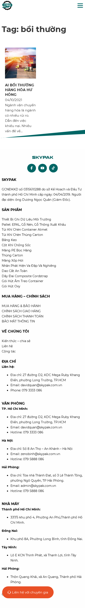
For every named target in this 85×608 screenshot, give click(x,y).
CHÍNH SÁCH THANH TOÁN (22, 316)
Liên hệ (7, 346)
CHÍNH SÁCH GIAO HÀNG (21, 311)
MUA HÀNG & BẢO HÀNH (21, 306)
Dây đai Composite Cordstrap (25, 276)
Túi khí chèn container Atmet (25, 230)
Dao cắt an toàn (14, 271)
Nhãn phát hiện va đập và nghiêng (29, 266)
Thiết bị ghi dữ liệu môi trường (26, 219)
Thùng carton (12, 255)
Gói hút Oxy (11, 286)
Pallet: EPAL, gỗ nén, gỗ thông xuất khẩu (34, 225)
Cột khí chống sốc (16, 245)
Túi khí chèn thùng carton (22, 235)
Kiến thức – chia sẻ (16, 341)
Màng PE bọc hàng (17, 250)
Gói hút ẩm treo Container (22, 281)
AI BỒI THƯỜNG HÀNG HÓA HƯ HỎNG (19, 90)
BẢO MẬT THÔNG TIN (18, 321)
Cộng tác (9, 351)
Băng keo (9, 240)
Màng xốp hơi (12, 260)
